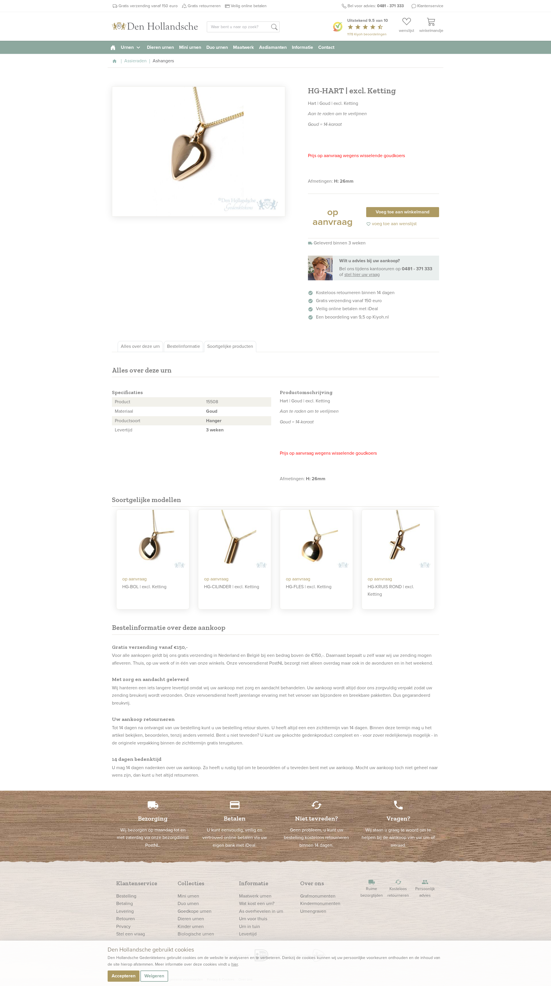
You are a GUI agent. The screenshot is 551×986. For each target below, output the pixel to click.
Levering (125, 911)
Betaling (124, 903)
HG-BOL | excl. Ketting (144, 586)
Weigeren (154, 976)
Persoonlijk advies (425, 888)
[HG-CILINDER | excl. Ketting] (234, 541)
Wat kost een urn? (256, 903)
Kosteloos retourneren (398, 888)
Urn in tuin (249, 926)
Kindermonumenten (320, 903)
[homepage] (113, 47)
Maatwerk (243, 47)
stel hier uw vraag (362, 274)
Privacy (123, 926)
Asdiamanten (273, 47)
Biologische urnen (196, 934)
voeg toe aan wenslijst (391, 223)
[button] (274, 27)
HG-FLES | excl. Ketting (308, 586)
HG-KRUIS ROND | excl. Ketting (391, 590)
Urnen (131, 47)
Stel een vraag (130, 934)
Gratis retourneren (204, 6)
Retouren (125, 918)
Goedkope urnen (195, 911)
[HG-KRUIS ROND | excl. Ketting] (398, 541)
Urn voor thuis (253, 918)
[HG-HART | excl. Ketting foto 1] (198, 151)
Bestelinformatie (183, 346)
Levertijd (248, 934)
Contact (326, 47)
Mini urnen (190, 47)
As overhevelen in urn (261, 911)
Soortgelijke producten (230, 346)
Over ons (312, 883)
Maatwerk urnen (255, 896)
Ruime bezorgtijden (371, 888)
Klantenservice (430, 6)
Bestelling (126, 896)
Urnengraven (313, 911)
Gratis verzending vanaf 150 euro (148, 6)
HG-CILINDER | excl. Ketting (231, 586)
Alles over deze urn (140, 346)
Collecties (191, 883)
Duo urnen (217, 47)
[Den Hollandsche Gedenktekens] (155, 26)
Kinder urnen (191, 926)
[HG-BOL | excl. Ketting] (153, 541)
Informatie (302, 47)
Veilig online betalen (249, 6)
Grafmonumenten (317, 896)
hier (234, 964)
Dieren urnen (160, 47)
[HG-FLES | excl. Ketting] (316, 541)
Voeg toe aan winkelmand (402, 212)
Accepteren (123, 976)
